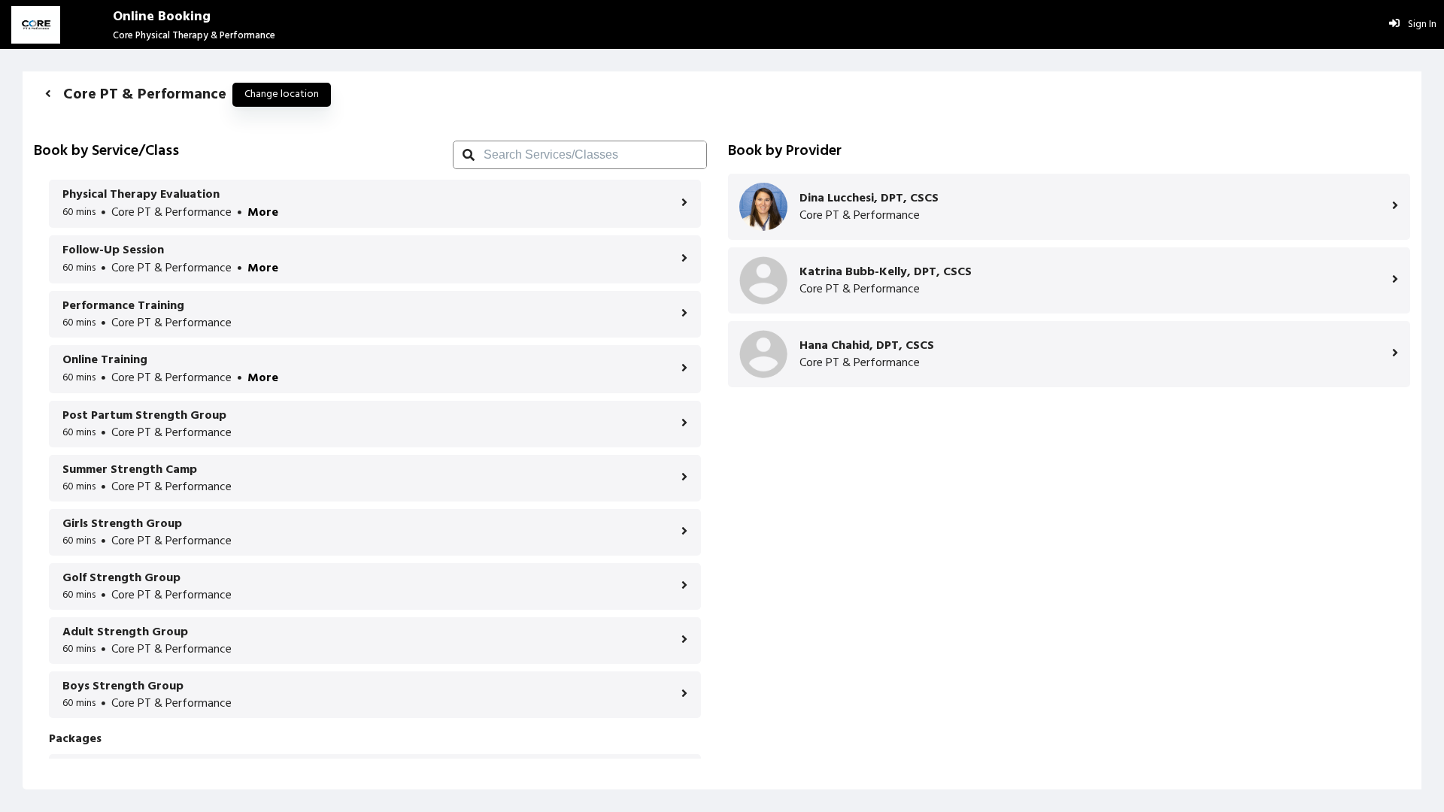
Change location (281, 94)
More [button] (262, 213)
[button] (48, 93)
